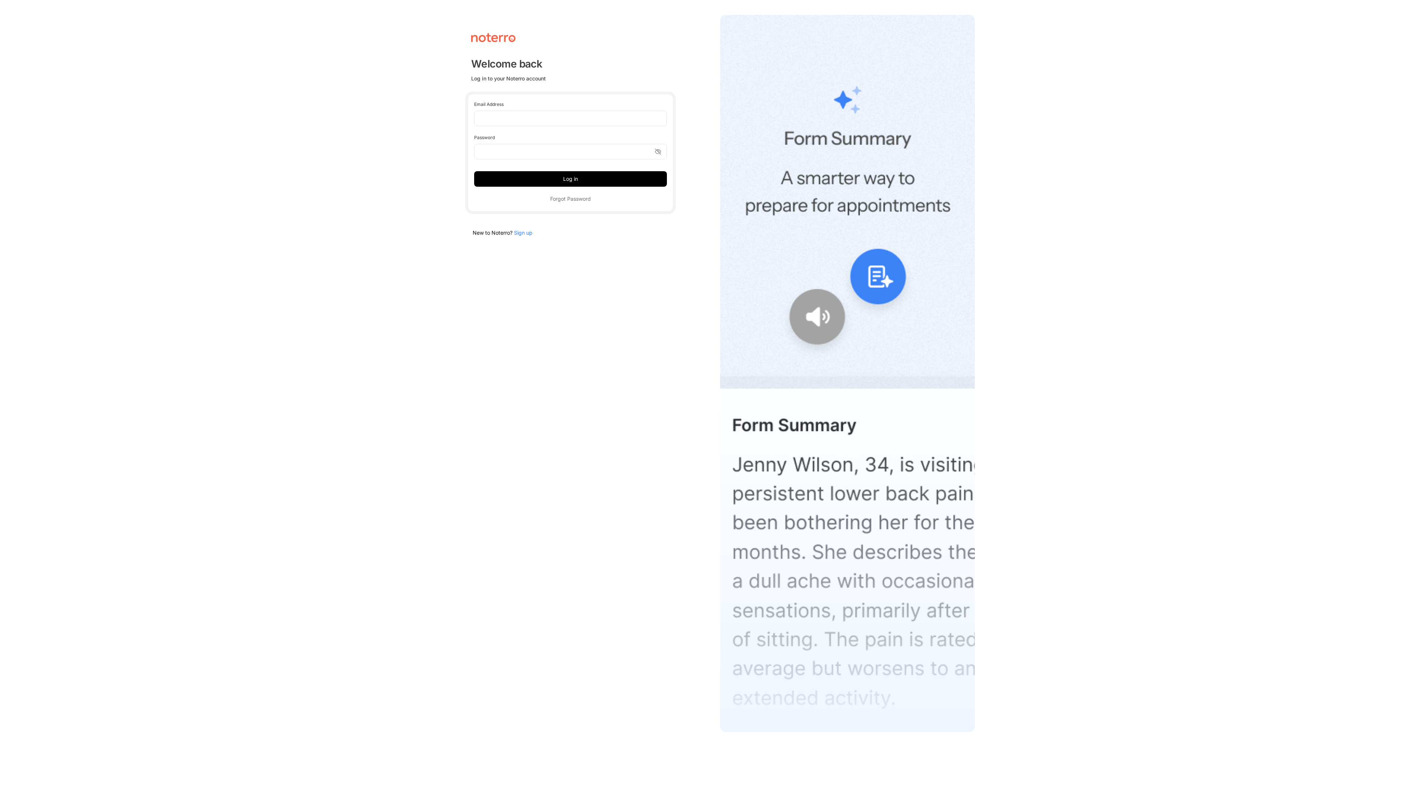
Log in (570, 179)
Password (484, 137)
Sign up (523, 233)
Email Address (489, 104)
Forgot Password (570, 199)
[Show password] (658, 151)
